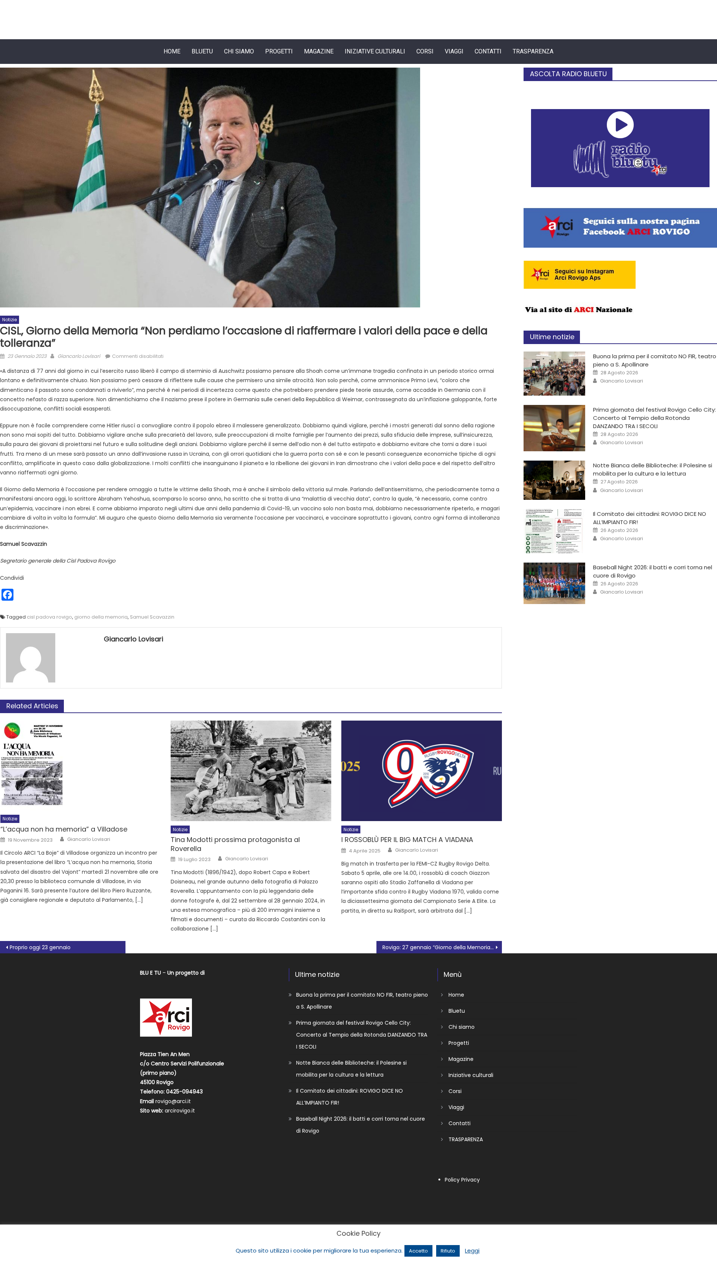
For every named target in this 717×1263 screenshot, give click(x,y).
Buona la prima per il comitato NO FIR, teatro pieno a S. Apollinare (362, 1000)
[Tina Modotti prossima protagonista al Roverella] (251, 771)
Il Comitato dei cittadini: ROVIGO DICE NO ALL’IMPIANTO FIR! (349, 1096)
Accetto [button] (418, 1250)
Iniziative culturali (375, 51)
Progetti (279, 51)
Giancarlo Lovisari (79, 356)
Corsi (425, 51)
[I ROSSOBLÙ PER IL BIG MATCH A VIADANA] (421, 771)
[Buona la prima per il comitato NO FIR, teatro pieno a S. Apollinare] (555, 374)
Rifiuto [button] (448, 1250)
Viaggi (454, 51)
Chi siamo (239, 51)
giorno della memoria (101, 616)
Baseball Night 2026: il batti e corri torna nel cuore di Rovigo (360, 1124)
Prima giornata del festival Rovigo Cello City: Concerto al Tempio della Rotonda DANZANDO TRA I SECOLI (654, 418)
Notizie (9, 319)
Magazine (318, 51)
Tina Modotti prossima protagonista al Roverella (235, 844)
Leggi (472, 1250)
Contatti (488, 51)
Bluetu (202, 51)
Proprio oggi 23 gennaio (40, 947)
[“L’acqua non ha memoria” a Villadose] (80, 765)
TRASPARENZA (533, 51)
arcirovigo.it (180, 1110)
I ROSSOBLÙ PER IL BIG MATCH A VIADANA (407, 839)
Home (172, 51)
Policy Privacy (462, 1179)
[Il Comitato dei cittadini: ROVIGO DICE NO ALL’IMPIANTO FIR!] (555, 531)
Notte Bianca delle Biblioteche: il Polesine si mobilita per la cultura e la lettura (652, 469)
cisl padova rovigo (49, 616)
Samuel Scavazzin (152, 616)
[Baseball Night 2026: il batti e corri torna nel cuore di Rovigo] (555, 583)
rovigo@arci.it (173, 1101)
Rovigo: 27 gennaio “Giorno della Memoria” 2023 (442, 947)
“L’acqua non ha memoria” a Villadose (63, 829)
